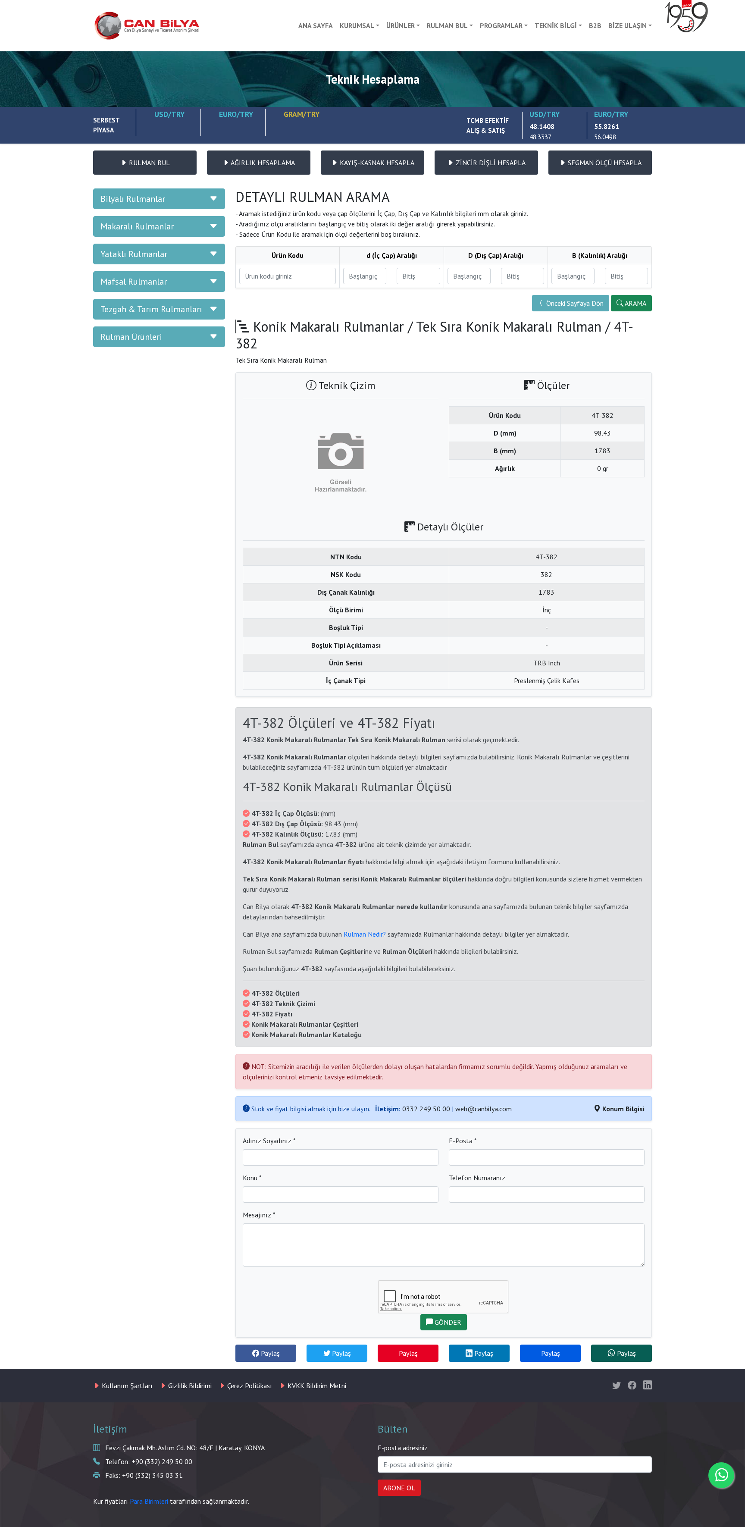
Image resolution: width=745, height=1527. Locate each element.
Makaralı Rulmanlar (137, 226)
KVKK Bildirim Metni (316, 1385)
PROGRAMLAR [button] (501, 25)
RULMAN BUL (148, 162)
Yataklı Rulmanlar (133, 254)
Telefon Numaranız (477, 1177)
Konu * (252, 1177)
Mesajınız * (259, 1214)
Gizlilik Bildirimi (189, 1385)
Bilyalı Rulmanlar (132, 198)
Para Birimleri (149, 1501)
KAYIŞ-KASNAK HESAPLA (376, 162)
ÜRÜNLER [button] (400, 25)
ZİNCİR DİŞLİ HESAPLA (490, 162)
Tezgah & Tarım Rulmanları (151, 309)
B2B (595, 25)
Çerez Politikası (248, 1385)
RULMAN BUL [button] (447, 25)
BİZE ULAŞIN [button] (627, 25)
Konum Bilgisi (623, 1108)
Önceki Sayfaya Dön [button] (574, 303)
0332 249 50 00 (426, 1108)
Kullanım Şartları (126, 1385)
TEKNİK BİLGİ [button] (556, 25)
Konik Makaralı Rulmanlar (328, 326)
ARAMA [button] (634, 303)
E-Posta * (463, 1140)
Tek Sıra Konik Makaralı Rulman (508, 326)
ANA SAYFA (315, 25)
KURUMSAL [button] (357, 25)
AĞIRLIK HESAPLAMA (262, 162)
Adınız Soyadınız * (269, 1140)
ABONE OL (399, 1487)
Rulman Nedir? (365, 934)
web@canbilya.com (483, 1108)
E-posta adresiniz (403, 1447)
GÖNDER (447, 1322)
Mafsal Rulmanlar (133, 281)
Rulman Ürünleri (131, 336)
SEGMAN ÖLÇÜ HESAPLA (604, 162)
